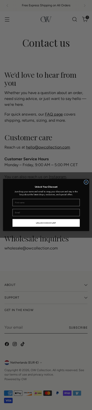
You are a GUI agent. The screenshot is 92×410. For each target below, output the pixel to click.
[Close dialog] (86, 182)
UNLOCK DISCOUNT (46, 223)
